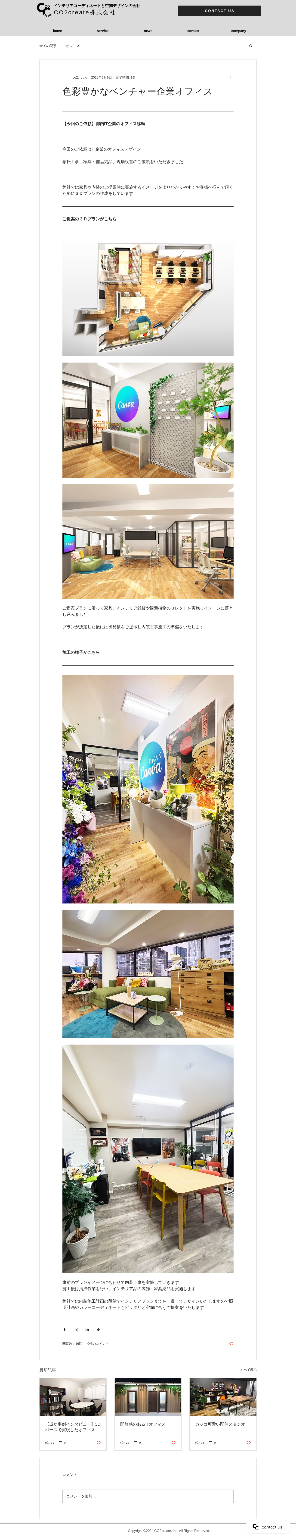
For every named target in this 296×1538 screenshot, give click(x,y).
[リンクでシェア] (98, 1329)
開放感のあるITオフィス (143, 1424)
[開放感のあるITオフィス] (148, 1397)
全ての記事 (48, 46)
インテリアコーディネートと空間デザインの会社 (97, 5)
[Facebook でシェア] (64, 1329)
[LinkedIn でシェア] (87, 1329)
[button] (251, 45)
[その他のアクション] (231, 77)
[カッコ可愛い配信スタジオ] (223, 1397)
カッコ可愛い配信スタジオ (220, 1424)
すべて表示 (248, 1369)
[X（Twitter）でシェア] (76, 1329)
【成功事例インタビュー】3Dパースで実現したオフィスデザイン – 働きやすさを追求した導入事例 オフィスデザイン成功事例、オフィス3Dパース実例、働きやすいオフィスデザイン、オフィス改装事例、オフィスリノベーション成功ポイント (72, 1427)
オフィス (73, 46)
